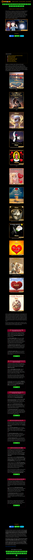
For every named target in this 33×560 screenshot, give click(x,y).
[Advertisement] (16, 45)
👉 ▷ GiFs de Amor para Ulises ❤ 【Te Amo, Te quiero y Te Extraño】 (16, 362)
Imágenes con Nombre (15, 1)
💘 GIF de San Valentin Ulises (11, 60)
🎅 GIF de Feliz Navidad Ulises (11, 56)
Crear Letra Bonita (28, 1)
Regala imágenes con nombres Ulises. (10, 546)
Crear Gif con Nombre (22, 1)
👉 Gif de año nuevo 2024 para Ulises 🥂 (16, 479)
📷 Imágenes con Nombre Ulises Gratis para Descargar (15, 55)
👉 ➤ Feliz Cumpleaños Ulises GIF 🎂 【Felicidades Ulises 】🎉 (16, 331)
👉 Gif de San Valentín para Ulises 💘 (16, 420)
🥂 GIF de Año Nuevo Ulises (11, 57)
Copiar (22, 35)
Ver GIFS (16, 356)
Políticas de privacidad (22, 558)
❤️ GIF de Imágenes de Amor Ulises (12, 58)
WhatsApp (17, 35)
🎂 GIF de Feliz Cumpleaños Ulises (12, 59)
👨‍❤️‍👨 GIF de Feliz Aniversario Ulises (11, 61)
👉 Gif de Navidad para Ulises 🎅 (16, 447)
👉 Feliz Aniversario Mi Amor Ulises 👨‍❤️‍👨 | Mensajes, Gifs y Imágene (17, 393)
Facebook (12, 35)
